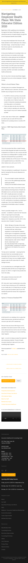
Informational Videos (6, 396)
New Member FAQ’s (6, 527)
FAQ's (18, 380)
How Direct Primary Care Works (9, 393)
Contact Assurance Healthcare (8, 404)
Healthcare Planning (6, 9)
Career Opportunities (6, 515)
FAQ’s (2, 507)
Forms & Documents (6, 513)
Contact (3, 549)
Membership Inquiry (8, 380)
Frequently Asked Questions (8, 390)
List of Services (5, 541)
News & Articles (5, 547)
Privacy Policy (4, 544)
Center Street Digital (20, 558)
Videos (3, 538)
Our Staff (3, 502)
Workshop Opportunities (7, 533)
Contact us (14, 348)
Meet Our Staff (5, 399)
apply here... (14, 3)
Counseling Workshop (6, 536)
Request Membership (8, 474)
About (2, 499)
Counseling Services (6, 530)
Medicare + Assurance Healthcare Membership (12, 510)
